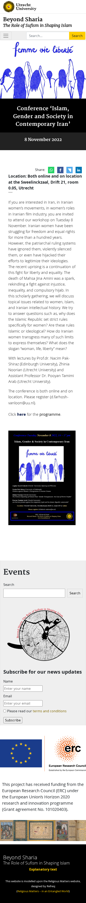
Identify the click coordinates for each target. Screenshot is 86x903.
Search (8, 584)
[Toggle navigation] (6, 36)
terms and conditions (50, 711)
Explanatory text (43, 869)
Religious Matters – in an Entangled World (43, 891)
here (21, 414)
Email (7, 696)
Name (8, 681)
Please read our (37, 711)
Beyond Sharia (37, 22)
